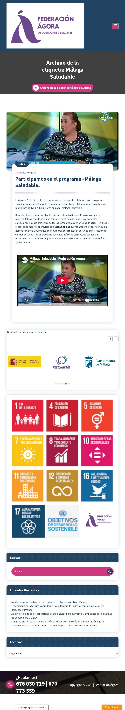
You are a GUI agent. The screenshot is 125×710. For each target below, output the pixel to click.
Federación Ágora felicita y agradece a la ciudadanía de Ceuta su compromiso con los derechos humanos (57, 607)
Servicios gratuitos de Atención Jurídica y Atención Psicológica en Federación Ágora (57, 621)
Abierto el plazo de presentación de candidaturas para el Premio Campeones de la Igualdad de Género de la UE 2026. (61, 615)
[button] (116, 339)
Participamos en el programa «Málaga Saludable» (58, 182)
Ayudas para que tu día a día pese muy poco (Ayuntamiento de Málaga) (49, 602)
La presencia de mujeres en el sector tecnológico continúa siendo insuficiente (54, 625)
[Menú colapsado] (115, 26)
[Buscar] (110, 571)
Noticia (22, 164)
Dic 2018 (21, 172)
